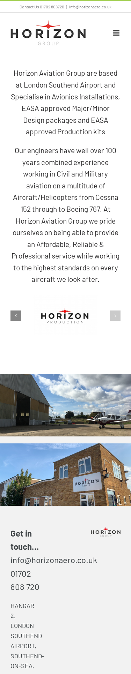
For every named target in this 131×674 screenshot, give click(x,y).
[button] (15, 315)
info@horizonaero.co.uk (90, 6)
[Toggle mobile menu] (117, 33)
